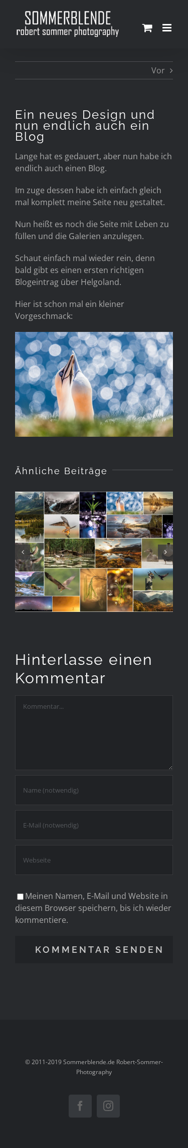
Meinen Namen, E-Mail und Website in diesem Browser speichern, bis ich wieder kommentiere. (93, 907)
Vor (158, 70)
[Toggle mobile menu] (167, 27)
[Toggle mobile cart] (147, 27)
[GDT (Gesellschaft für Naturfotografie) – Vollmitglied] (94, 552)
